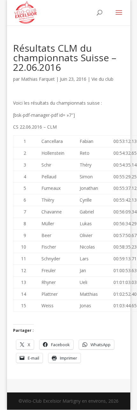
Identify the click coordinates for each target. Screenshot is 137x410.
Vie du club (102, 79)
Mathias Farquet (38, 79)
